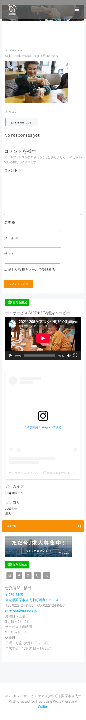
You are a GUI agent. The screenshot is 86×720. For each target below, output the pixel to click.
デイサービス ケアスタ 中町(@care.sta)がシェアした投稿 (47, 472)
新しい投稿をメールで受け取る (31, 269)
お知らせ (11, 508)
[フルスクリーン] (75, 355)
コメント (13, 170)
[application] (43, 338)
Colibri (43, 706)
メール (11, 238)
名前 (9, 222)
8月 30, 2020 (49, 56)
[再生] (11, 355)
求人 (8, 513)
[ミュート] (69, 355)
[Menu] (77, 9)
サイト (9, 253)
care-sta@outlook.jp (21, 610)
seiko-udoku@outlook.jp (22, 56)
